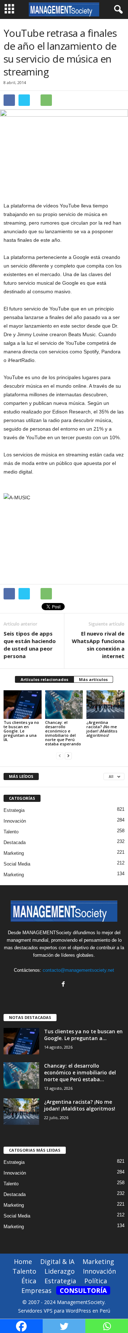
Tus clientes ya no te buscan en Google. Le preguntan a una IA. (21, 731)
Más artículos (93, 679)
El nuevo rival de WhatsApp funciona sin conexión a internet (98, 645)
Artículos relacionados (44, 679)
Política (95, 1280)
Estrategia (14, 810)
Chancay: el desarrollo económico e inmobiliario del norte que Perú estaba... (80, 1072)
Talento (11, 831)
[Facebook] (64, 985)
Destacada (15, 842)
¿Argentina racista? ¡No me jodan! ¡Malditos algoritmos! (101, 729)
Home (23, 1261)
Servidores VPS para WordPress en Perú (64, 1310)
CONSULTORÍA (83, 1290)
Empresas (36, 1290)
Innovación (15, 821)
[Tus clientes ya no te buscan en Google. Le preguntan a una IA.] (23, 704)
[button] (117, 10)
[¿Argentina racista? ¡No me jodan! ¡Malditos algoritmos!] (105, 704)
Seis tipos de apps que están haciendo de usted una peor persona (30, 645)
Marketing (14, 853)
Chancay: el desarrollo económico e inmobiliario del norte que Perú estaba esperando (63, 733)
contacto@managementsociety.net (78, 970)
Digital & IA (57, 1261)
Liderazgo (59, 1271)
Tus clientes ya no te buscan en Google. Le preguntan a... (83, 1035)
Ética (28, 1280)
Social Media (17, 864)
